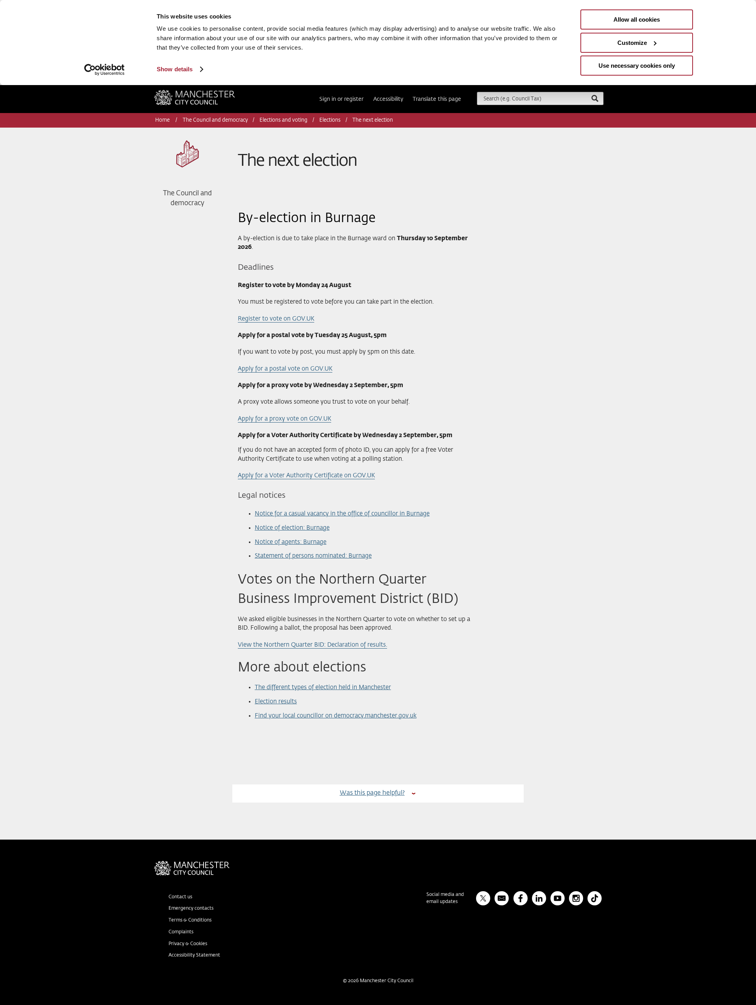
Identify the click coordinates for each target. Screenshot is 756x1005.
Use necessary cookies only (636, 65)
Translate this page (437, 99)
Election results (276, 702)
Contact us (180, 897)
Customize (632, 42)
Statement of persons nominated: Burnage (313, 556)
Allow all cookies (636, 19)
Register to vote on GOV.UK (276, 319)
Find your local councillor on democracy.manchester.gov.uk (336, 716)
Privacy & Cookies (188, 944)
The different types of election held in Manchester (323, 687)
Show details (175, 69)
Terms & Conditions (190, 920)
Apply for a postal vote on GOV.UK (285, 369)
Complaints (181, 932)
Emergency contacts (191, 908)
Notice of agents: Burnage (290, 542)
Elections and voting (283, 120)
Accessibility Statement (194, 955)
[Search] (594, 98)
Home (163, 120)
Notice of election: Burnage (292, 528)
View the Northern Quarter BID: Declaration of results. (312, 645)
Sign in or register (341, 99)
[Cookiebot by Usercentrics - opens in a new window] (104, 70)
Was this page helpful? (372, 793)
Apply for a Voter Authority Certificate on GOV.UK (306, 475)
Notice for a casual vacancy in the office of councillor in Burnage (342, 514)
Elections (330, 120)
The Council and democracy (215, 120)
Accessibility (388, 99)
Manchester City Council (205, 93)
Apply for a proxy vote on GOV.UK (284, 419)
